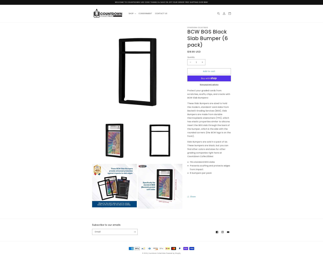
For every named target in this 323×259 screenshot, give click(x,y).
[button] (132, 13)
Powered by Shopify (173, 253)
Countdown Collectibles (157, 253)
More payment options (209, 84)
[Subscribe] (134, 232)
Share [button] (193, 196)
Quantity (191, 57)
